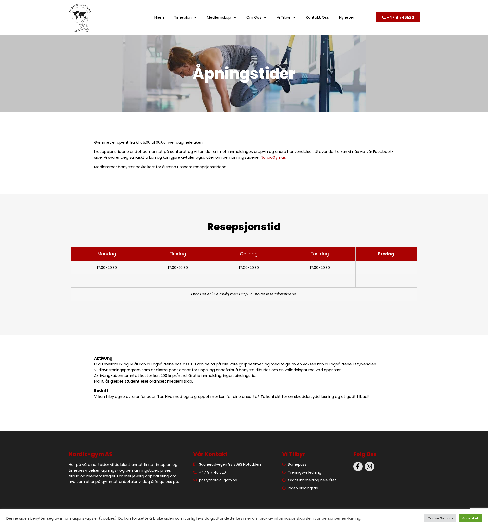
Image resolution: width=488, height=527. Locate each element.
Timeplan (183, 17)
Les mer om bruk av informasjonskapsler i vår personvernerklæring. (298, 518)
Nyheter (346, 17)
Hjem (159, 17)
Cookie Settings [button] (440, 518)
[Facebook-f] (358, 466)
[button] (398, 17)
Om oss (253, 17)
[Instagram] (369, 466)
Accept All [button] (470, 518)
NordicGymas (273, 157)
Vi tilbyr (284, 17)
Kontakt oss (317, 17)
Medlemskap (219, 17)
